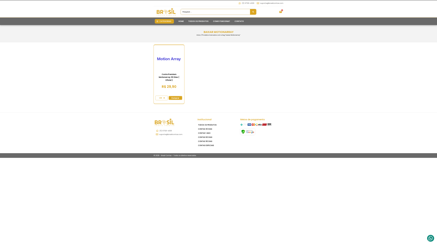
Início (199, 35)
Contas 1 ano (204, 133)
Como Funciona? (221, 21)
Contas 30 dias (205, 129)
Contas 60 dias (205, 137)
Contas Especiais (206, 145)
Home (181, 21)
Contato (239, 21)
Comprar (175, 98)
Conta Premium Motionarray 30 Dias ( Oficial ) (169, 77)
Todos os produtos (198, 21)
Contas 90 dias (205, 141)
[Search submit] (253, 12)
